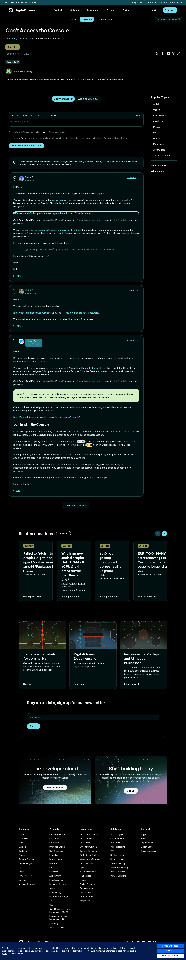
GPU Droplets (55, 838)
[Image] (26, 115)
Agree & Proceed (170, 946)
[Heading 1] (32, 115)
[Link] (23, 115)
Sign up (169, 10)
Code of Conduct (88, 896)
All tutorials (159, 149)
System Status (147, 847)
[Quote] (46, 115)
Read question (31, 596)
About (21, 834)
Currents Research (88, 851)
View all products (55, 787)
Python (156, 127)
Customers (23, 851)
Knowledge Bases (57, 834)
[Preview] (137, 115)
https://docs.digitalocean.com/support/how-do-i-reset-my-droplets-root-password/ (66, 249)
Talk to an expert (162, 155)
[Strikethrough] (21, 115)
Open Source (86, 867)
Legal (21, 872)
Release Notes (86, 892)
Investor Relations (27, 884)
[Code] (55, 115)
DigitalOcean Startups (89, 855)
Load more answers (76, 505)
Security (22, 880)
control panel (58, 200)
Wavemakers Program (90, 859)
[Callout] (49, 115)
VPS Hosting (116, 842)
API (50, 900)
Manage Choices (170, 956)
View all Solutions (118, 876)
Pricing (83, 880)
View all (63, 533)
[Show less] (138, 177)
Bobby (28, 177)
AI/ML (156, 104)
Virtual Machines (117, 872)
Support (144, 834)
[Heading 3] (38, 115)
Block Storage (55, 892)
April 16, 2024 (33, 344)
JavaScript (158, 121)
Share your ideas (148, 851)
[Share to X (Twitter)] (157, 53)
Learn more (80, 684)
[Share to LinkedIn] (168, 53)
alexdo (30, 341)
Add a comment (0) (88, 98)
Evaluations (54, 855)
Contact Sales (175, 2)
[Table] (52, 115)
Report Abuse (147, 842)
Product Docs (104, 19)
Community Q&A (87, 838)
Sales (143, 838)
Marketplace (85, 876)
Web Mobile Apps (118, 863)
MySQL (157, 132)
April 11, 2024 (31, 180)
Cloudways (54, 923)
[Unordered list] (41, 115)
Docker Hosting (117, 855)
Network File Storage (58, 896)
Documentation (86, 888)
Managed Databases (58, 884)
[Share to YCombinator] (173, 53)
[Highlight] (29, 115)
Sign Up (27, 684)
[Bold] (12, 115)
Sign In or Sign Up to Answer (26, 145)
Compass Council (87, 863)
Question (12, 47)
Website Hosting (117, 847)
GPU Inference (117, 838)
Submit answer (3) (63, 98)
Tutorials (71, 19)
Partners (22, 855)
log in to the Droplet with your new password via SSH (53, 230)
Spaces (52, 888)
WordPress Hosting (119, 867)
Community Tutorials (89, 834)
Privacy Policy (25, 876)
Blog (134, 2)
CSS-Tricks (85, 842)
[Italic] (15, 115)
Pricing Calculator (88, 884)
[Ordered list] (43, 115)
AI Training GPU (117, 834)
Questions (87, 19)
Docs (141, 2)
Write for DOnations (89, 847)
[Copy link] (179, 53)
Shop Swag (85, 900)
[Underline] (18, 115)
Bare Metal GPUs (57, 842)
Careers (149, 2)
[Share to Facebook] (162, 53)
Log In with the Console (31, 424)
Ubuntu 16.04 (24, 38)
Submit (33, 726)
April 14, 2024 (31, 293)
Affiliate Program (26, 863)
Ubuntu (157, 109)
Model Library (55, 859)
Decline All (170, 951)
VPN (112, 851)
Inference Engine (57, 847)
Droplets (53, 863)
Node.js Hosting (117, 859)
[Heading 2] (35, 115)
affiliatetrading (25, 71)
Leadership (24, 838)
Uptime (52, 905)
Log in (154, 10)
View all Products (57, 927)
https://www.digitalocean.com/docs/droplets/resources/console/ (46, 417)
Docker (157, 138)
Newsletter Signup (88, 872)
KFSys (28, 290)
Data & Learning (56, 851)
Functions (53, 872)
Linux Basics (159, 115)
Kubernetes (159, 144)
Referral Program (26, 859)
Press (21, 867)
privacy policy (69, 948)
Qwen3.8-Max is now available (18, 2)
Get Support (161, 2)
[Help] (140, 115)
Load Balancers (56, 880)
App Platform (55, 876)
